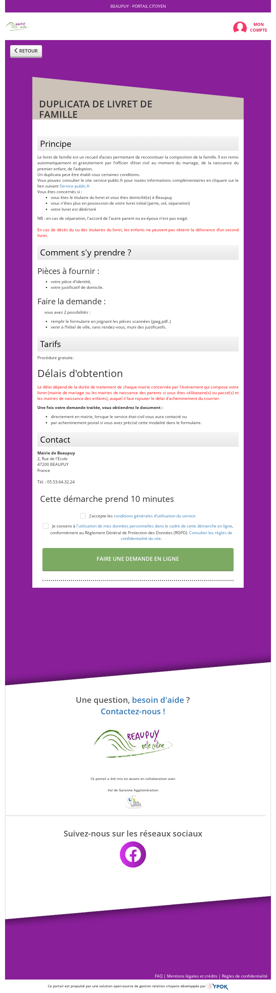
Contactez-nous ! (133, 711)
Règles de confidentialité (245, 976)
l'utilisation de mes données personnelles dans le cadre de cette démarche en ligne (154, 526)
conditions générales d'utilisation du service (155, 516)
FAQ (159, 976)
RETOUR (28, 50)
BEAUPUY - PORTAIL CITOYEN (138, 6)
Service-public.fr (75, 186)
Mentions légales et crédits (192, 976)
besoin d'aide (158, 699)
